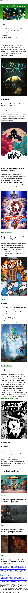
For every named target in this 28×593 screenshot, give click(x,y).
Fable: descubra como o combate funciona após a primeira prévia (12, 530)
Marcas (5, 581)
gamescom (3, 496)
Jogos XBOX (11, 566)
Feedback (5, 569)
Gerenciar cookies (9, 580)
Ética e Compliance (19, 580)
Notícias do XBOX (15, 567)
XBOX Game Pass (19, 566)
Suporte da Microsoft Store (12, 571)
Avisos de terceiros (12, 581)
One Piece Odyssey (6, 365)
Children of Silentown (7, 164)
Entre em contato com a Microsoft (9, 578)
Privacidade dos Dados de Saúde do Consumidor (12, 577)
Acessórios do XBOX (5, 567)
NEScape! (3, 299)
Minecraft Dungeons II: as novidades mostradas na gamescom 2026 (13, 500)
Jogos (4, 25)
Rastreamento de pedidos (6, 573)
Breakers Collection (6, 232)
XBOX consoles (4, 566)
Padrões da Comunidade (14, 569)
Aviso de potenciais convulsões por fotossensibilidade (13, 569)
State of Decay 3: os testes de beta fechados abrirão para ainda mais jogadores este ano (13, 561)
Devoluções (23, 571)
